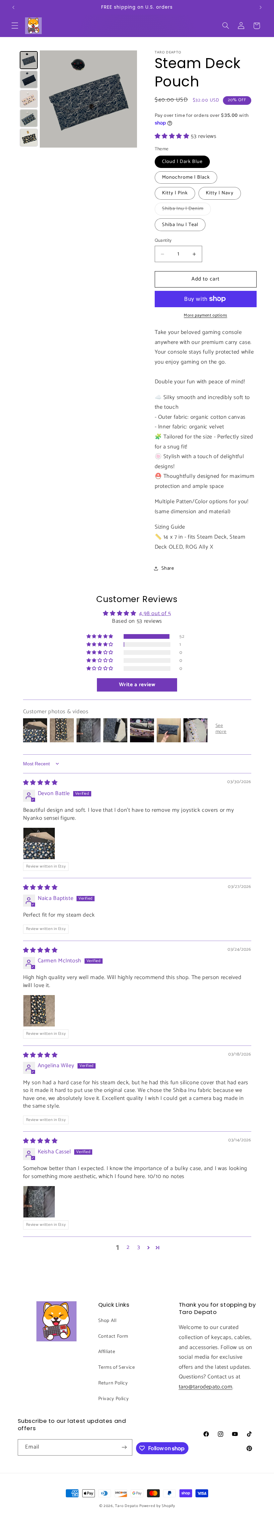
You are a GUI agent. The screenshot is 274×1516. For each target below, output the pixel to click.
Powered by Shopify (157, 1506)
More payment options (205, 316)
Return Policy (113, 1383)
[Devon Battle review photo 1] (39, 843)
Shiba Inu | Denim (186, 209)
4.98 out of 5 (155, 613)
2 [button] (128, 1248)
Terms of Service (116, 1367)
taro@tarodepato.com (206, 1386)
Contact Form (113, 1336)
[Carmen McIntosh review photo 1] (39, 1011)
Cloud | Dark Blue (182, 162)
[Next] (127, 99)
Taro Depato (126, 1506)
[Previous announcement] (13, 7)
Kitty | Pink (175, 193)
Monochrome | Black (186, 177)
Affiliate (106, 1352)
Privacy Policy (113, 1399)
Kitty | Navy (220, 193)
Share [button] (167, 568)
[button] (14, 25)
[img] (40, 782)
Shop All (107, 1321)
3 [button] (138, 1248)
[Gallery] (77, 99)
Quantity (163, 240)
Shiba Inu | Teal (180, 225)
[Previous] (49, 99)
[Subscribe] (124, 1447)
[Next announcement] (260, 7)
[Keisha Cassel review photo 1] (39, 1202)
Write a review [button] (137, 684)
